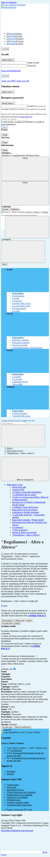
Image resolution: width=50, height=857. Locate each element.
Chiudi (4, 135)
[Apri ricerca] (27, 227)
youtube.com (7, 669)
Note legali (11, 787)
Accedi (5, 49)
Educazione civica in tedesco (25, 510)
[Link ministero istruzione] (13, 5)
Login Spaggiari (26, 116)
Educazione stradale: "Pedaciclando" (28, 520)
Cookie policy (13, 785)
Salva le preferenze (22, 727)
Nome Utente (33, 63)
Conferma (15, 209)
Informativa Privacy (15, 790)
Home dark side (19, 487)
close (4, 264)
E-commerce (17, 527)
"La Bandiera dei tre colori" (24, 494)
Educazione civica (15, 451)
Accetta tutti (11, 624)
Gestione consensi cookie (18, 802)
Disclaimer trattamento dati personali (17, 830)
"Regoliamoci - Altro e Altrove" (26, 535)
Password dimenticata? (11, 70)
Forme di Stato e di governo (24, 532)
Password (31, 65)
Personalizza (7, 621)
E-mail (30, 106)
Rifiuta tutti (23, 621)
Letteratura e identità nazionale (25, 512)
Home (9, 448)
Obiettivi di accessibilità (17, 797)
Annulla (5, 209)
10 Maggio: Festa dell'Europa (25, 507)
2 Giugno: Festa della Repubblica (27, 492)
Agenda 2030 (18, 489)
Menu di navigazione (25, 480)
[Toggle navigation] (23, 252)
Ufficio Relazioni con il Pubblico (21, 792)
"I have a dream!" (20, 530)
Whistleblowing (14, 800)
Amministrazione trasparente (19, 805)
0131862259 (16, 750)
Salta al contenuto (9, 2)
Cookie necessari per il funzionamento (18, 656)
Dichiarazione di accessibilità (19, 795)
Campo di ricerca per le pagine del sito (18, 420)
